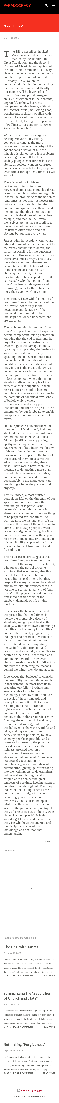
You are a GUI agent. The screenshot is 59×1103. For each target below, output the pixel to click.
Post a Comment (23, 975)
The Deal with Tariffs (21, 947)
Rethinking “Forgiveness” (24, 1044)
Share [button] (48, 841)
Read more (49, 975)
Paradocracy (17, 5)
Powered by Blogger (31, 1090)
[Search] (46, 5)
